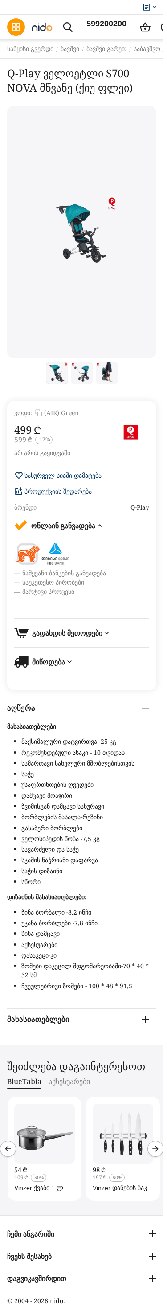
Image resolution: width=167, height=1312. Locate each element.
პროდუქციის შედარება (58, 491)
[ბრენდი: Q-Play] (131, 432)
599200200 (106, 23)
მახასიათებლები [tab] (38, 1019)
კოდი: (23, 413)
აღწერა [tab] (21, 708)
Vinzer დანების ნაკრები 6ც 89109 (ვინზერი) (121, 1187)
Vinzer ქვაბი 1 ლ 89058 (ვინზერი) (38, 1187)
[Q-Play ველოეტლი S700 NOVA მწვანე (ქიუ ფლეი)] (81, 232)
